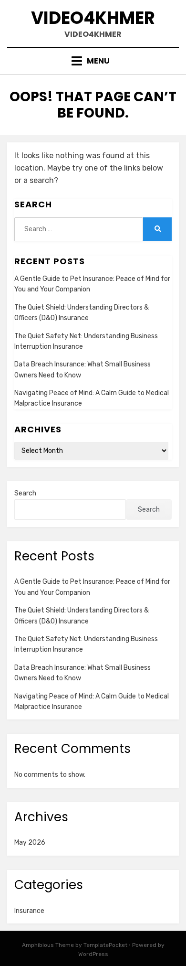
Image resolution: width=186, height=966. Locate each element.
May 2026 (29, 842)
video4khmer (93, 18)
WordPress (93, 954)
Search (25, 493)
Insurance (29, 911)
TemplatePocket (105, 945)
